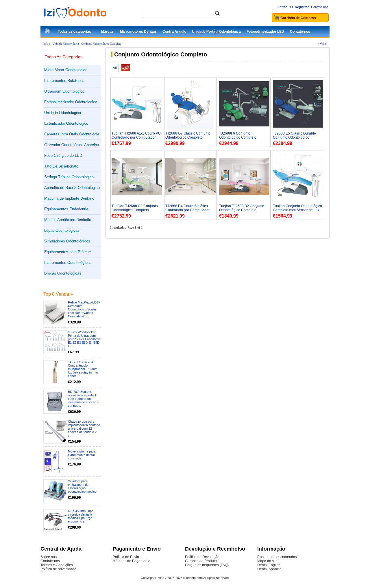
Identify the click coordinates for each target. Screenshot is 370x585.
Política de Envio (126, 557)
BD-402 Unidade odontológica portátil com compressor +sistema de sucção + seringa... (83, 398)
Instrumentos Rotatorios (64, 80)
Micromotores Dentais (138, 32)
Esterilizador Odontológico (66, 123)
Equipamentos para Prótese (67, 252)
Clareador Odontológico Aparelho (71, 145)
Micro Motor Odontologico (65, 70)
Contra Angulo (174, 32)
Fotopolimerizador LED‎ (265, 32)
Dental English (268, 565)
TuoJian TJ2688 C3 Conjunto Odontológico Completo (135, 208)
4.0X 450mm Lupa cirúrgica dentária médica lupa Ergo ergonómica (80, 516)
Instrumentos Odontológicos (67, 262)
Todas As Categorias (63, 56)
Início (46, 43)
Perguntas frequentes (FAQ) (207, 565)
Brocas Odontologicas (62, 273)
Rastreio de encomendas (277, 557)
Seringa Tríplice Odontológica (69, 177)
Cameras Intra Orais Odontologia (71, 134)
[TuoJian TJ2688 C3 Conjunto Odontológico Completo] (137, 200)
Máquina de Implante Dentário (69, 198)
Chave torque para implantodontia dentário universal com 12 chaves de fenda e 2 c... (84, 428)
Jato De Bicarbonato (61, 166)
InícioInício (48, 32)
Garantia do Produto (201, 561)
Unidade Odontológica (66, 43)
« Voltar (322, 43)
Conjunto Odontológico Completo (101, 43)
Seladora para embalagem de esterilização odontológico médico (82, 486)
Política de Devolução (202, 557)
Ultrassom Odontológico (64, 91)
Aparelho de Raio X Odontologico (72, 187)
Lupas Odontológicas (61, 230)
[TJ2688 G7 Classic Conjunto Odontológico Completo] (190, 128)
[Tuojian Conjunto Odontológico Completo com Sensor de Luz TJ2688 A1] (298, 200)
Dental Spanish (269, 569)
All (115, 68)
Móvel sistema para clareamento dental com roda (81, 455)
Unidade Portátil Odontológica (216, 32)
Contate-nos (319, 7)
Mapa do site (267, 561)
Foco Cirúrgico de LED (63, 155)
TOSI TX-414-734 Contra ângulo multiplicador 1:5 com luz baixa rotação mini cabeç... (83, 369)
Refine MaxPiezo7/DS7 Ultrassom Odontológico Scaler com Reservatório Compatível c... (84, 309)
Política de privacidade (58, 569)
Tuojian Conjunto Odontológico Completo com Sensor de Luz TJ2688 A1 (297, 210)
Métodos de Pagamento (131, 561)
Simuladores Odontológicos (67, 241)
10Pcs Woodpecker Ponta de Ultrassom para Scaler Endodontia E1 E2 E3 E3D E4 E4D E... (84, 339)
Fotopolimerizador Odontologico (70, 102)
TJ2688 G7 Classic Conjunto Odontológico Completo (187, 135)
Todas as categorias (74, 32)
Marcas (107, 32)
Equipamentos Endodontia (66, 209)
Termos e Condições (56, 565)
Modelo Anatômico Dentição (67, 220)
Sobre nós (48, 557)
